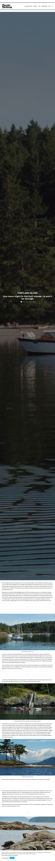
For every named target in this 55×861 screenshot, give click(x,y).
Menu (49, 6)
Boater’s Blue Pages (29, 6)
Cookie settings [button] (5, 858)
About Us (35, 6)
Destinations (27, 290)
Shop (39, 6)
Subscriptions (44, 6)
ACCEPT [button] (12, 857)
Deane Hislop (25, 301)
